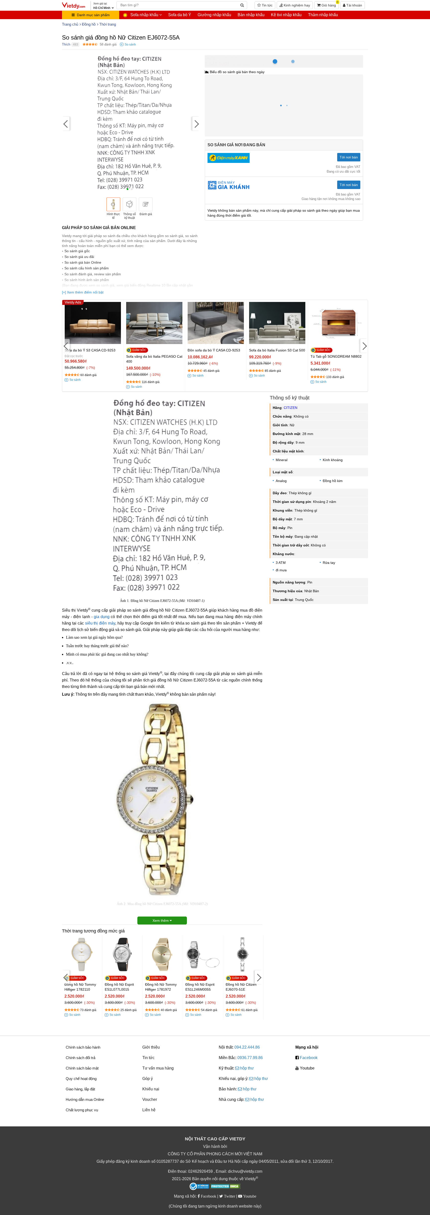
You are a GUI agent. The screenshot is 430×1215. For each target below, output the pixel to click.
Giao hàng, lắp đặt (80, 1089)
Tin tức (266, 5)
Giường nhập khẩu (214, 15)
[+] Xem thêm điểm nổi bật (83, 292)
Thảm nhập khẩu (323, 15)
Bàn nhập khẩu (251, 15)
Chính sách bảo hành (83, 1047)
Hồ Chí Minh (226, 58)
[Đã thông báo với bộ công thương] (199, 1186)
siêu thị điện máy (100, 623)
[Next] (196, 123)
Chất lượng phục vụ (82, 1110)
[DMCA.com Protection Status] (225, 1187)
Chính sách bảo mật (82, 1068)
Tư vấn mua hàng (158, 1068)
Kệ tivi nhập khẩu (286, 15)
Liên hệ (149, 1110)
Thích (66, 44)
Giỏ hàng (329, 4)
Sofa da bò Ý (179, 15)
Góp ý (147, 1078)
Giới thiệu (151, 1047)
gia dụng (101, 617)
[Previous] (65, 123)
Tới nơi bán (349, 157)
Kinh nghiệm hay (296, 5)
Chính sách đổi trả (80, 1058)
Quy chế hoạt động (81, 1078)
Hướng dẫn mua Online (85, 1099)
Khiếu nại (150, 1089)
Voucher (149, 1099)
